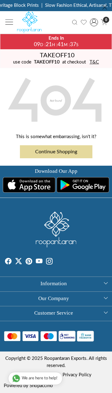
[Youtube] (39, 262)
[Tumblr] (56, 262)
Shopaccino (41, 385)
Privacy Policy (77, 375)
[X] (18, 262)
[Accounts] (94, 22)
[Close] (104, 7)
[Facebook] (8, 262)
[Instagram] (49, 262)
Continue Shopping (56, 151)
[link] (74, 22)
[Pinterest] (28, 262)
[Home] (31, 23)
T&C (94, 62)
